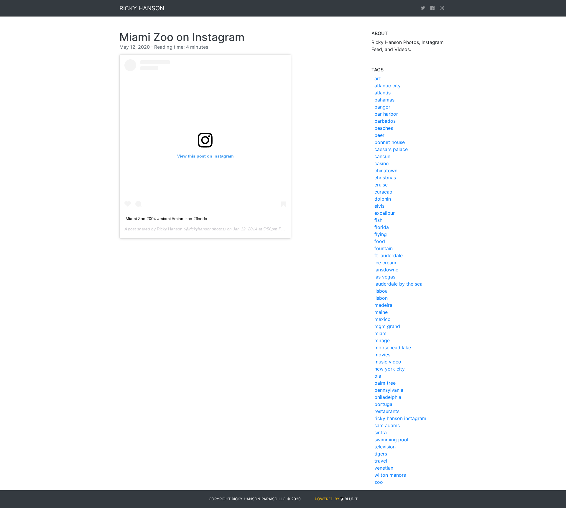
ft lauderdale (388, 255)
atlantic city (387, 86)
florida (381, 227)
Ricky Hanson (169, 229)
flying (380, 234)
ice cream (385, 263)
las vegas (384, 277)
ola (377, 376)
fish (378, 220)
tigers (380, 454)
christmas (385, 178)
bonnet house (389, 142)
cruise (381, 185)
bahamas (384, 100)
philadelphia (387, 397)
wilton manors (390, 475)
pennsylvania (388, 390)
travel (380, 461)
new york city (389, 369)
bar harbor (386, 114)
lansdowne (386, 270)
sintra (380, 432)
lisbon (381, 298)
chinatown (385, 170)
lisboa (381, 291)
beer (379, 135)
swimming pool (391, 440)
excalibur (384, 213)
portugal (384, 404)
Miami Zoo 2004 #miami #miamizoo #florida (166, 218)
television (385, 447)
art (377, 78)
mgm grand (387, 326)
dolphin (382, 199)
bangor (382, 107)
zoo (378, 482)
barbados (385, 121)
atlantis (382, 93)
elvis (379, 206)
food (379, 241)
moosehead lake (392, 347)
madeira (383, 305)
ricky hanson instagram (400, 418)
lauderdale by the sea (398, 284)
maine (381, 312)
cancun (382, 156)
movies (382, 355)
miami (381, 333)
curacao (383, 192)
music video (387, 362)
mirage (382, 340)
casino (381, 163)
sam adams (387, 425)
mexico (382, 319)
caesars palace (391, 149)
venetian (383, 468)
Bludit (351, 499)
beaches (383, 128)
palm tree (385, 383)
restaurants (386, 411)
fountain (383, 248)
